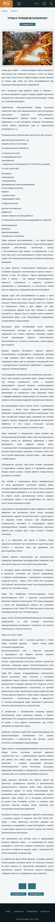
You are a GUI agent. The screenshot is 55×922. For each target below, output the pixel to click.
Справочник (32, 911)
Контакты (45, 911)
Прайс (8, 911)
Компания (18, 911)
